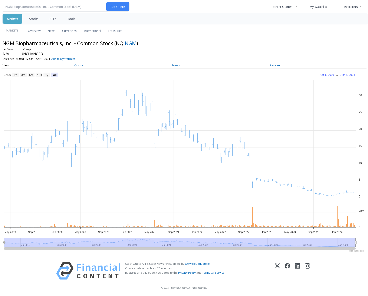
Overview (34, 31)
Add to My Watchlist (63, 59)
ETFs (52, 19)
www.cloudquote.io (197, 264)
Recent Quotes (282, 7)
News (51, 31)
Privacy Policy (187, 273)
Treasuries (115, 31)
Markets (12, 19)
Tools (71, 19)
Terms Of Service (213, 273)
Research (276, 65)
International (92, 31)
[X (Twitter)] (277, 271)
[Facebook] (287, 271)
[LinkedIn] (297, 271)
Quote (78, 65)
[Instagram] (307, 271)
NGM (131, 43)
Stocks (33, 19)
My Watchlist (318, 7)
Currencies (69, 31)
